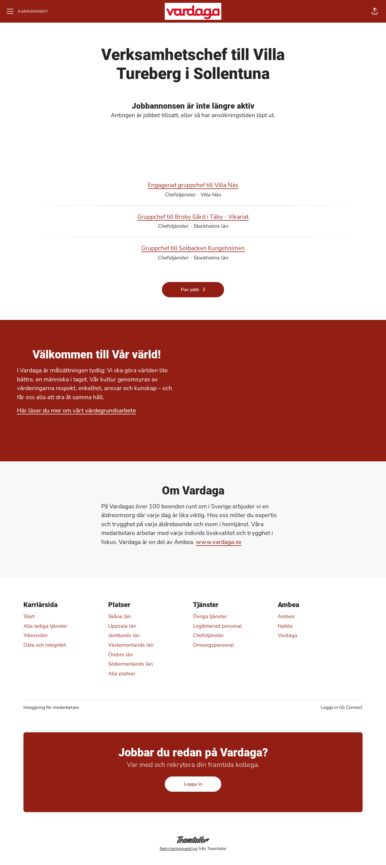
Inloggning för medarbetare (51, 707)
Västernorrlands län (130, 645)
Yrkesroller (35, 635)
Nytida (285, 626)
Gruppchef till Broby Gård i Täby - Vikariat (193, 217)
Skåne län (119, 616)
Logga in (193, 784)
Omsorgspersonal (213, 645)
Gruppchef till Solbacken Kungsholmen (193, 248)
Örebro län (120, 654)
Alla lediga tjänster (45, 626)
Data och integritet (44, 645)
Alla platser (121, 673)
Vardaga (287, 635)
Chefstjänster (208, 635)
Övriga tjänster (210, 616)
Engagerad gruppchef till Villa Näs (193, 185)
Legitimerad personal (217, 626)
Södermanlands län (130, 663)
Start (28, 616)
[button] (375, 11)
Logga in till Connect (342, 707)
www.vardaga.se (218, 542)
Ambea (286, 616)
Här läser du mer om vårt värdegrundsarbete (76, 410)
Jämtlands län (124, 635)
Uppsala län (122, 626)
